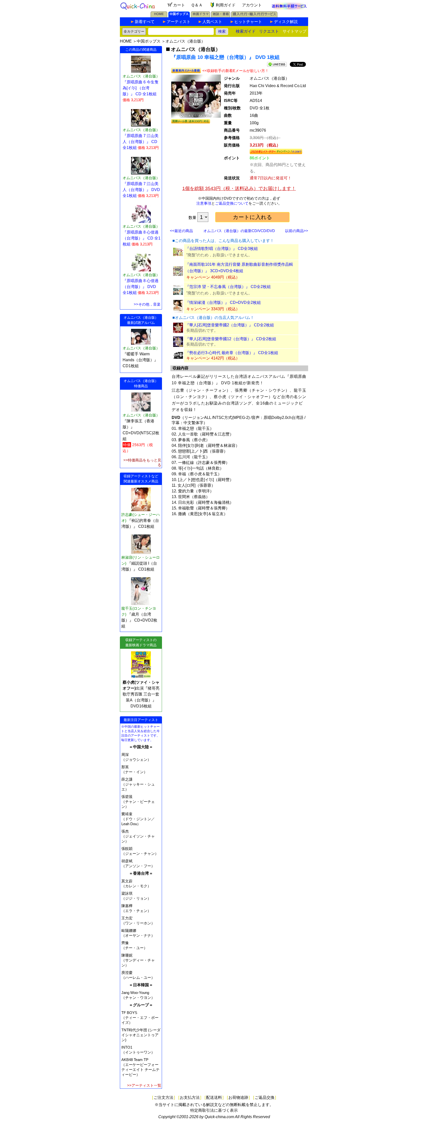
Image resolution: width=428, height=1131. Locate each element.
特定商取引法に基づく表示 (214, 1110)
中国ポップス (148, 41)
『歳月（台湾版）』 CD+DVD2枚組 (139, 620)
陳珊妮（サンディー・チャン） (138, 960)
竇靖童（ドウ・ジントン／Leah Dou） (138, 819)
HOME (126, 41)
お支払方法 (190, 1097)
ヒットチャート (248, 22)
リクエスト (269, 31)
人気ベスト (212, 22)
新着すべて (145, 22)
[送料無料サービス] (289, 8)
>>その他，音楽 (147, 304)
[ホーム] (159, 16)
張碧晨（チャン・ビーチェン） (138, 801)
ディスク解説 (286, 22)
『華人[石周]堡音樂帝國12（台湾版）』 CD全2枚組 (230, 339)
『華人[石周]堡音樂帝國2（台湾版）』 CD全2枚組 (229, 325)
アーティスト (178, 22)
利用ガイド (226, 5)
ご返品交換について (231, 203)
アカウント (252, 5)
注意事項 (203, 203)
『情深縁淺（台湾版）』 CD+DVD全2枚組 (223, 302)
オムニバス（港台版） (185, 41)
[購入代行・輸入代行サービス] (254, 16)
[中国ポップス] (179, 16)
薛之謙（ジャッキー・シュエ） (138, 784)
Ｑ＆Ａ (197, 5)
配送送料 (214, 1097)
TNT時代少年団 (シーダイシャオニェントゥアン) (140, 1035)
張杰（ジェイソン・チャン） (138, 836)
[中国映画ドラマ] (200, 16)
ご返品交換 (264, 1097)
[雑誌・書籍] (220, 16)
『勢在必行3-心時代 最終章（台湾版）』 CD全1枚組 (231, 353)
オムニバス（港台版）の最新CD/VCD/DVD (239, 231)
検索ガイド (246, 31)
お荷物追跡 (238, 1097)
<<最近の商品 (181, 231)
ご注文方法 (163, 1097)
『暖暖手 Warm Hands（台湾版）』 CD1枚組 (140, 360)
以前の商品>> (296, 231)
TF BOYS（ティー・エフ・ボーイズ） (140, 1018)
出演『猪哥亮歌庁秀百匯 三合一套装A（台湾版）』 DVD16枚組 (141, 694)
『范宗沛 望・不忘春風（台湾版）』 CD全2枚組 (228, 287)
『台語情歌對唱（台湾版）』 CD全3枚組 (221, 248)
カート (179, 5)
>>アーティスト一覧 (144, 1085)
